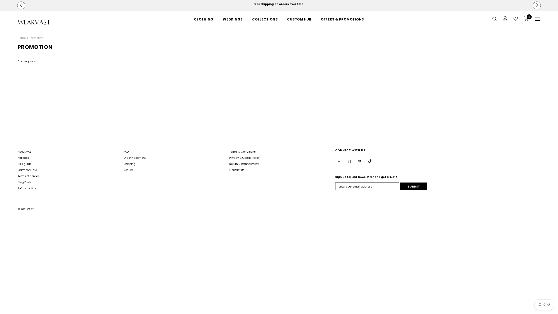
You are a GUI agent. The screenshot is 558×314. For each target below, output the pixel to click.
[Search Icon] (494, 19)
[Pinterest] (360, 161)
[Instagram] (349, 161)
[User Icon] (505, 19)
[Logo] (43, 22)
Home (22, 38)
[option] (279, 4)
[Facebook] (339, 161)
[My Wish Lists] (516, 19)
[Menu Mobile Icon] (537, 19)
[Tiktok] (370, 161)
